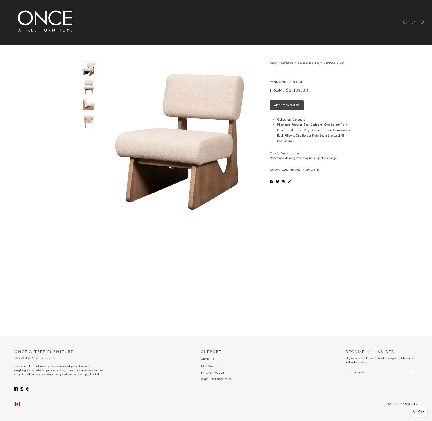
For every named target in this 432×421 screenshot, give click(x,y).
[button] (289, 181)
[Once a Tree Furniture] (45, 21)
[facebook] (16, 389)
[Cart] (422, 22)
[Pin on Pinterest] (277, 181)
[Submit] (412, 372)
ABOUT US (208, 359)
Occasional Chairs (308, 63)
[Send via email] (283, 181)
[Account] (413, 22)
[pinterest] (27, 389)
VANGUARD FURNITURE (286, 82)
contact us (210, 366)
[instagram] (21, 389)
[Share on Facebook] (271, 181)
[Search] (405, 22)
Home (273, 63)
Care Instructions (216, 379)
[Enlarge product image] (183, 140)
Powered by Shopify (401, 404)
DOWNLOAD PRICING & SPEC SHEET (296, 170)
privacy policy (213, 373)
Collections (287, 63)
